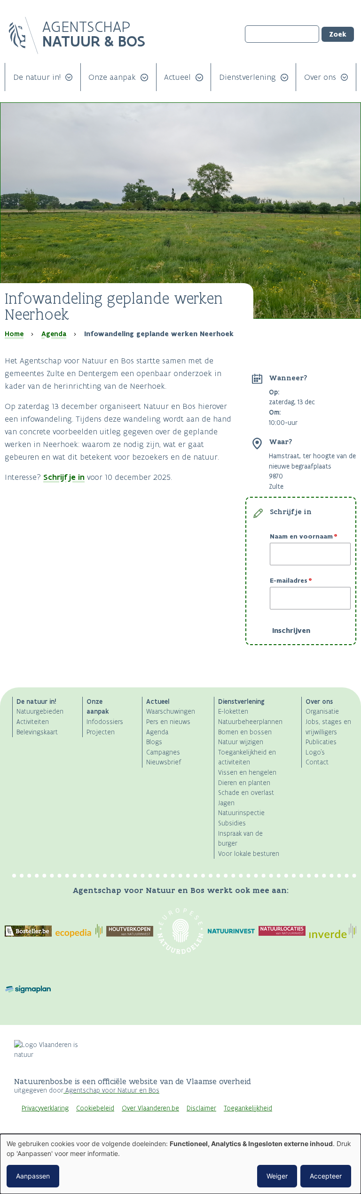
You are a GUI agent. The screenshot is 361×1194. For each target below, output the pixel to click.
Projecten (100, 732)
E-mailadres (288, 581)
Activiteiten (32, 722)
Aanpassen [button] (33, 1176)
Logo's (315, 752)
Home (14, 334)
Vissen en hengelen (247, 773)
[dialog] (180, 1164)
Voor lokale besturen (248, 854)
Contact (317, 762)
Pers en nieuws (168, 722)
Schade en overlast (246, 793)
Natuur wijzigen (240, 742)
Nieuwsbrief (163, 762)
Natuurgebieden (39, 712)
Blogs (154, 742)
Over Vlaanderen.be (150, 1108)
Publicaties (321, 742)
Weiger (277, 1176)
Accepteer (326, 1176)
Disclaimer (201, 1108)
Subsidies (232, 823)
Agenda (53, 334)
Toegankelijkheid (248, 1108)
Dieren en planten (244, 783)
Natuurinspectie (241, 813)
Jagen (226, 803)
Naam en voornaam (301, 536)
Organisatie (322, 712)
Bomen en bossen (245, 732)
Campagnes (163, 752)
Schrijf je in (64, 477)
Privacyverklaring (45, 1108)
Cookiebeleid (95, 1108)
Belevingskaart (37, 732)
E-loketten (233, 712)
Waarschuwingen (170, 712)
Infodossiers (104, 722)
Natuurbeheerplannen (250, 722)
